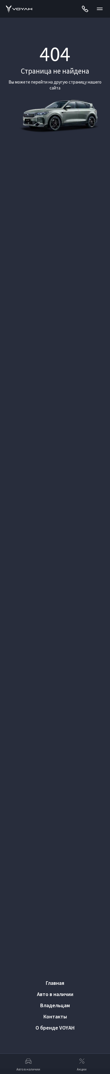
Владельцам (55, 1005)
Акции (82, 1069)
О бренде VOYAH (55, 1027)
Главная (55, 983)
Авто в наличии (55, 994)
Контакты (55, 1016)
